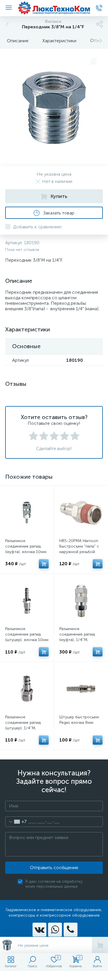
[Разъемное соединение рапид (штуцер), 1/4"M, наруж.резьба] (27, 689)
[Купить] (44, 563)
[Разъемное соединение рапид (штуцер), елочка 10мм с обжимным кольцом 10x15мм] (27, 601)
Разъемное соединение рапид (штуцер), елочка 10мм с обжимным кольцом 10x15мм (26, 639)
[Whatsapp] (55, 930)
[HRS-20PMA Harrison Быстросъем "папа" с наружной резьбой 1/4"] (81, 513)
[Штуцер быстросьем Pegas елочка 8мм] (81, 689)
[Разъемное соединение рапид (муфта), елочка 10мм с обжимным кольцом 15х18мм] (27, 513)
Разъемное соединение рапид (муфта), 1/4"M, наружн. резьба (77, 637)
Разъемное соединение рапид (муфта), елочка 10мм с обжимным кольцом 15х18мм (26, 551)
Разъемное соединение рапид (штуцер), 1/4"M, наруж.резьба (23, 725)
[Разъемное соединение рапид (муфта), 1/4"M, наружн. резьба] (81, 601)
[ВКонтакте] (39, 930)
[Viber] (70, 930)
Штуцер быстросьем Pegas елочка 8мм (79, 720)
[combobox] (15, 822)
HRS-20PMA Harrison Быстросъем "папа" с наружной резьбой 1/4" (79, 549)
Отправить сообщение (54, 867)
